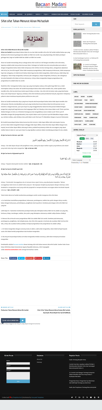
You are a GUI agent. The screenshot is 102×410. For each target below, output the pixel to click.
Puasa (85, 117)
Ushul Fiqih (77, 124)
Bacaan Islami (28, 27)
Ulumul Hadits (78, 121)
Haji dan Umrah (78, 103)
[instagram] (83, 397)
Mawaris (87, 114)
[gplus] (79, 397)
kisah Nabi (92, 124)
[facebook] (75, 397)
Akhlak (12, 14)
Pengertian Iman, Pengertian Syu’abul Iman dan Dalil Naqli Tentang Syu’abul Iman (82, 382)
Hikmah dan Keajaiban (60, 14)
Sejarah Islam (87, 14)
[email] (90, 397)
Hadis (38, 14)
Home (5, 14)
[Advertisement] (35, 283)
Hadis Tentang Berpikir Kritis (91, 33)
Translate (85, 162)
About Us (39, 359)
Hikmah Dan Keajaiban (91, 103)
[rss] (87, 397)
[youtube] (94, 397)
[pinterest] (98, 397)
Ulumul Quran (89, 121)
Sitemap (39, 362)
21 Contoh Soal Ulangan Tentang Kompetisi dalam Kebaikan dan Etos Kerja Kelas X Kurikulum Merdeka (91, 67)
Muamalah (95, 114)
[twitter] (72, 397)
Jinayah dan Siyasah (90, 107)
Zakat (85, 124)
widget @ (93, 79)
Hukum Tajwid (78, 107)
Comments (37, 27)
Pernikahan (77, 117)
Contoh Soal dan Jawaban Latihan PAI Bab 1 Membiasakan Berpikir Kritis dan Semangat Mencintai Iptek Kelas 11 (86, 52)
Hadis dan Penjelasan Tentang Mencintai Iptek (90, 43)
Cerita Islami (78, 100)
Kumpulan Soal (7, 19)
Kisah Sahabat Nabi (89, 110)
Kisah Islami (75, 14)
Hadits (92, 100)
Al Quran (28, 14)
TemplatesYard (17, 397)
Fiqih (46, 14)
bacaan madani (18, 244)
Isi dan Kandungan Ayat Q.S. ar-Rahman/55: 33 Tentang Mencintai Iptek (86, 59)
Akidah (19, 14)
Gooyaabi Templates (37, 397)
